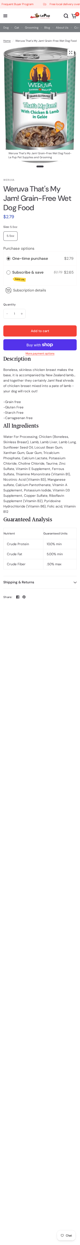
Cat (16, 27)
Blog (47, 27)
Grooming (31, 27)
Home (7, 41)
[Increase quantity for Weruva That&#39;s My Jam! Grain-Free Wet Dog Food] (21, 313)
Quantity (9, 304)
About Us (62, 27)
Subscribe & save (28, 275)
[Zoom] (70, 52)
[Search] (66, 15)
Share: (7, 597)
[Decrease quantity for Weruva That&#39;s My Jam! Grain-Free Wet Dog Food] (7, 313)
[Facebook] (17, 597)
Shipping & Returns (18, 582)
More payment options (40, 353)
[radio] (8, 259)
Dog (6, 27)
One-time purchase (30, 258)
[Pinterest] (24, 597)
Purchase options (18, 248)
